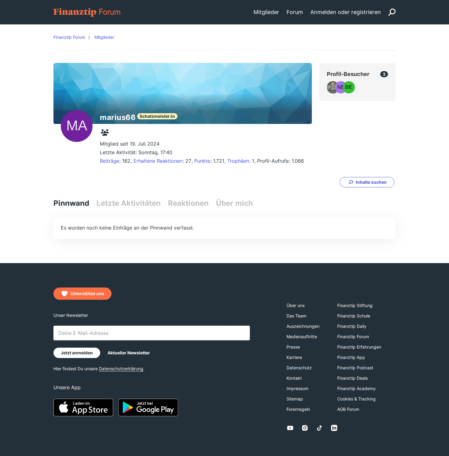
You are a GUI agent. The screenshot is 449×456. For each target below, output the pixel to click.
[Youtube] (290, 428)
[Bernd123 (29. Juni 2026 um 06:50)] (349, 87)
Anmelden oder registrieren (345, 12)
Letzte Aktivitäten (129, 203)
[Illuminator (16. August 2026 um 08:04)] (333, 87)
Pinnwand (71, 203)
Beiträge (109, 161)
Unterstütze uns (87, 293)
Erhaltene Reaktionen (157, 161)
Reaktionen (188, 203)
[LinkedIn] (334, 428)
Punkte (202, 161)
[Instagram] (304, 428)
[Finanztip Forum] (87, 12)
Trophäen (238, 161)
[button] (367, 182)
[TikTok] (319, 428)
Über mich (234, 203)
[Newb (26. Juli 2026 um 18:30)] (341, 87)
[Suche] (392, 12)
